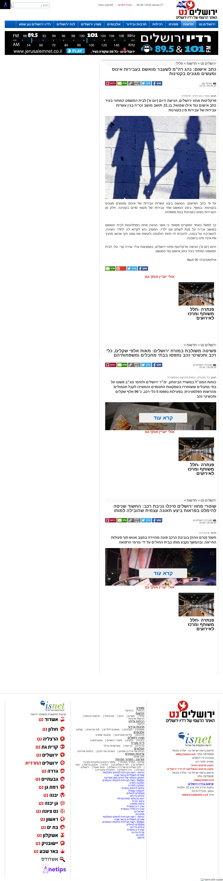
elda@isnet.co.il (185, 754)
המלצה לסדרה (135, 785)
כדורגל (140, 710)
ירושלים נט (207, 24)
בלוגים (129, 740)
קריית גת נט (138, 832)
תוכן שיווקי (138, 756)
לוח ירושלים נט (120, 764)
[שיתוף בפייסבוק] (156, 84)
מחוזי (207, 96)
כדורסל (129, 710)
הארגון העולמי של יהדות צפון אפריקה (124, 777)
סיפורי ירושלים (114, 740)
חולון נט (139, 835)
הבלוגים (139, 748)
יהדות (105, 764)
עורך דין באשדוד (135, 806)
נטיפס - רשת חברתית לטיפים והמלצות (123, 772)
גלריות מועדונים (123, 734)
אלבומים (113, 24)
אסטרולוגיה (96, 740)
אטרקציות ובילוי (111, 745)
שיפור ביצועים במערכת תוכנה (99, 762)
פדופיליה (186, 96)
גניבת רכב (204, 533)
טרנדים (140, 745)
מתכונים (139, 814)
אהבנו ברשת (91, 764)
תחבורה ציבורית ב (105, 769)
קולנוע (79, 729)
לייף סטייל (137, 743)
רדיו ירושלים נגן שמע (35, 24)
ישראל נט (138, 811)
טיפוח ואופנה (137, 803)
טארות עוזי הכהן (106, 751)
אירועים (140, 734)
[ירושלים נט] (189, 723)
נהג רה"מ (197, 96)
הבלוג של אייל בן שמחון (131, 751)
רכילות (157, 24)
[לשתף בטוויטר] (145, 84)
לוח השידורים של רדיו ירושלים (125, 767)
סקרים (131, 716)
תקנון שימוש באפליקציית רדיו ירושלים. (190, 769)
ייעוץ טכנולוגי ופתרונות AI (130, 798)
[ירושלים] (195, 19)
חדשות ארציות (136, 718)
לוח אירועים (93, 729)
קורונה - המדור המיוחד (129, 759)
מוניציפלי (109, 716)
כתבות (140, 740)
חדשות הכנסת (92, 716)
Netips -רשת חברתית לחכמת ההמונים (123, 780)
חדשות (188, 24)
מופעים (140, 729)
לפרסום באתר (105, 5)
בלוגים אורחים (85, 751)
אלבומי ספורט (103, 734)
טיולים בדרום (137, 795)
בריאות (128, 745)
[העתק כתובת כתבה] (133, 84)
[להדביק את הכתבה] (120, 269)
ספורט (173, 24)
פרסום (140, 837)
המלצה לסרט (137, 782)
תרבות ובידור (136, 24)
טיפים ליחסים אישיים (132, 788)
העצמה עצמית (136, 790)
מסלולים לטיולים (135, 793)
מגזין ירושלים (91, 24)
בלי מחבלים (203, 377)
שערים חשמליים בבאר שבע (129, 775)
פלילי (179, 63)
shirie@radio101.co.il (195, 794)
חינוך (121, 716)
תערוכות (127, 729)
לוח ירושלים (66, 24)
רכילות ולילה (136, 721)
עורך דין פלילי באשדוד (132, 808)
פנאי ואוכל (99, 767)
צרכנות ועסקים (134, 754)
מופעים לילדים (111, 729)
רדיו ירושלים (125, 769)
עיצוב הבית (138, 801)
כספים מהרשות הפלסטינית (181, 377)
